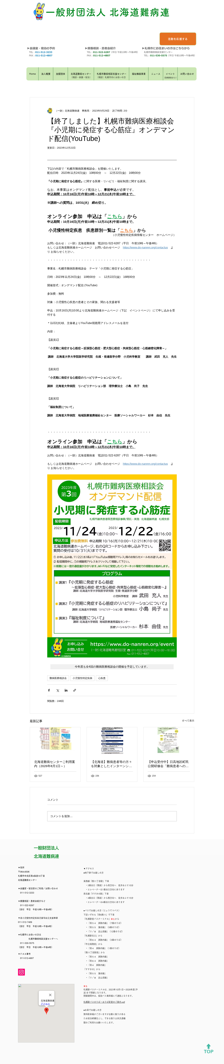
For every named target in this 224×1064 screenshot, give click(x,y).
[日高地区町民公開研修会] (169, 741)
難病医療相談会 (58, 678)
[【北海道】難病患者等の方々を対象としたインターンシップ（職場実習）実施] (112, 741)
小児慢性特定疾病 (82, 678)
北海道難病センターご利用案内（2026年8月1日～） (54, 764)
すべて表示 (188, 720)
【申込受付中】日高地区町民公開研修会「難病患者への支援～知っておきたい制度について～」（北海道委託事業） (168, 764)
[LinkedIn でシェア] (66, 690)
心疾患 (102, 678)
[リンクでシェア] (74, 690)
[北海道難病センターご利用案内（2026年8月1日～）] (55, 741)
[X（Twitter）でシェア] (57, 690)
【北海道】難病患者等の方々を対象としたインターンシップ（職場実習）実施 (111, 764)
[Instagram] (21, 972)
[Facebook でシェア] (49, 690)
